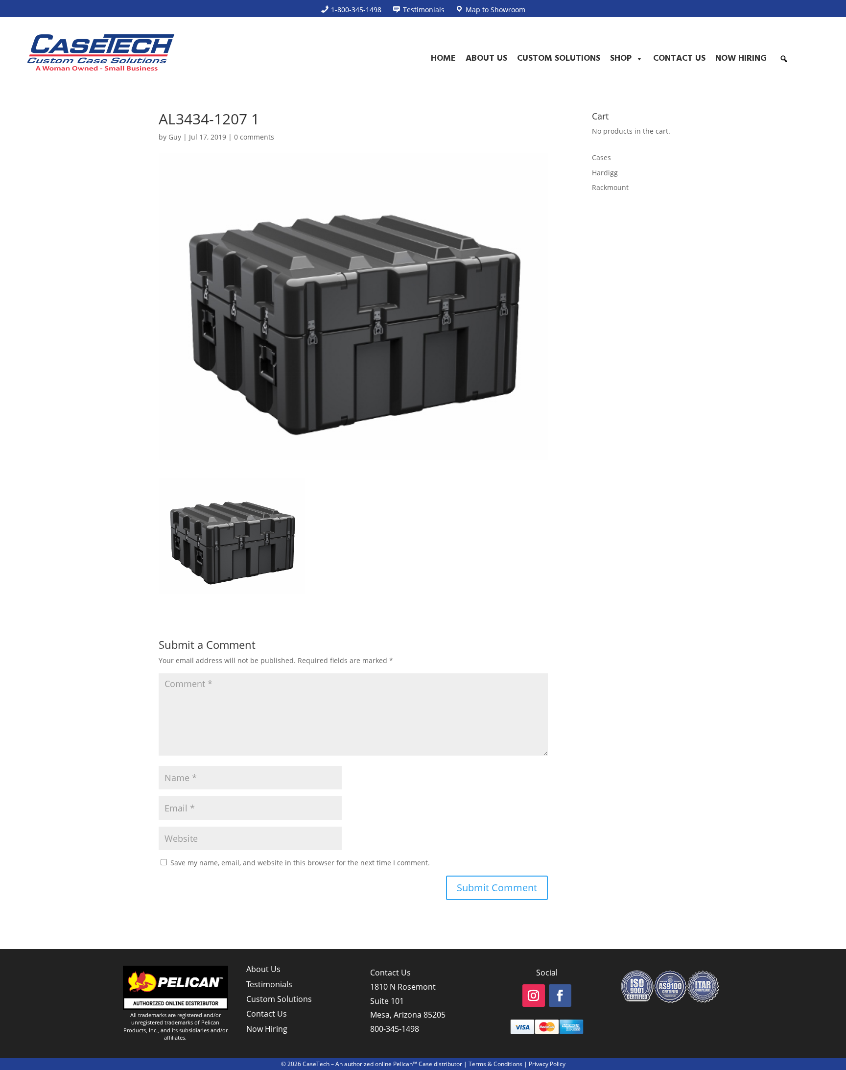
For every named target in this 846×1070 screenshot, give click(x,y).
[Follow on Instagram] (533, 995)
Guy (174, 137)
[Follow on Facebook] (560, 995)
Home (443, 58)
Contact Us (679, 58)
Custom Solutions (558, 58)
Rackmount (610, 187)
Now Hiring (741, 58)
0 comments (254, 137)
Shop (621, 58)
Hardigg (605, 172)
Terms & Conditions (495, 1064)
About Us (486, 58)
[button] (784, 59)
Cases (601, 157)
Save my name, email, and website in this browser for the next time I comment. (300, 862)
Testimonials (269, 984)
